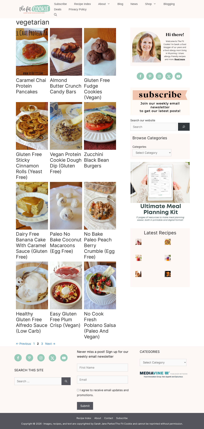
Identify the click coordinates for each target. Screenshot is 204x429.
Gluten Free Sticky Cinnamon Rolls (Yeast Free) (29, 165)
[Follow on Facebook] (140, 76)
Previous (23, 343)
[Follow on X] (169, 76)
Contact (108, 418)
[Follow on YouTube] (178, 76)
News (134, 4)
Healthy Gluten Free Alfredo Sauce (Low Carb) (31, 322)
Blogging (169, 4)
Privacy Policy (78, 9)
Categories (139, 146)
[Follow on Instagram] (159, 76)
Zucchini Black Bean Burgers (96, 160)
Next (50, 343)
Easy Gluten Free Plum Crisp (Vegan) (65, 319)
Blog (120, 4)
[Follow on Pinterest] (150, 76)
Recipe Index (82, 4)
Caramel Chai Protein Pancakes (31, 85)
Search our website (142, 120)
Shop (148, 4)
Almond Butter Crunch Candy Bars (65, 85)
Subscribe (60, 4)
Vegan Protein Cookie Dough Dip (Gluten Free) (66, 162)
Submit (85, 406)
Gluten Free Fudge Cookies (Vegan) (97, 88)
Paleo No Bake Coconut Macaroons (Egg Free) (65, 242)
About (102, 4)
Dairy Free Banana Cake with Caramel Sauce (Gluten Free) (31, 245)
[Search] (184, 127)
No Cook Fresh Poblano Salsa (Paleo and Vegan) (100, 325)
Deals (57, 9)
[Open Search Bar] (55, 14)
